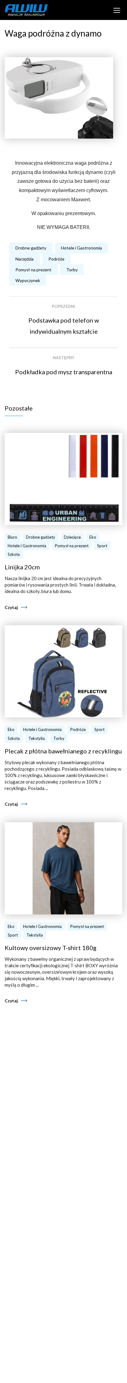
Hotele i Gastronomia (81, 247)
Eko (92, 537)
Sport (102, 545)
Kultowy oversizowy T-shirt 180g (50, 947)
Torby (72, 269)
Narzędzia (24, 258)
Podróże (56, 258)
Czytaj (11, 607)
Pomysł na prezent (33, 269)
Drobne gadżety (30, 247)
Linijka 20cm (22, 567)
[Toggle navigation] (117, 10)
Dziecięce (72, 537)
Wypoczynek (27, 280)
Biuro (12, 537)
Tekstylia (36, 738)
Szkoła (14, 554)
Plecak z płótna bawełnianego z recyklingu (63, 751)
